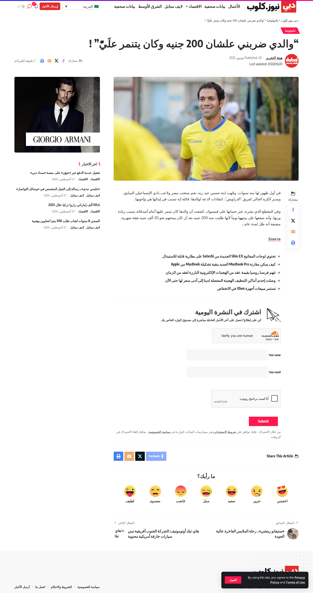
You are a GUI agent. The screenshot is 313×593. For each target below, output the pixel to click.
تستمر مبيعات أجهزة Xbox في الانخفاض (246, 288)
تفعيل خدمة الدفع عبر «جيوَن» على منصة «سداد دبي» (65, 173)
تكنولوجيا (290, 30)
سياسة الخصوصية (159, 432)
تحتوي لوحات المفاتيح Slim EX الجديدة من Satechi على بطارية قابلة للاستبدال (219, 256)
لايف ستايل (93, 195)
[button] (233, 580)
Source (274, 239)
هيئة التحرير (274, 58)
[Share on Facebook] (63, 60)
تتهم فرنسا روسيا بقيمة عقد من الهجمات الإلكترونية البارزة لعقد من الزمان (221, 272)
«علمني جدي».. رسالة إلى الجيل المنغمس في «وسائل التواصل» (58, 189)
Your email (274, 372)
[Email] (49, 60)
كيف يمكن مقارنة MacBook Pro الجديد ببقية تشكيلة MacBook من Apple (223, 264)
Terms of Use (295, 582)
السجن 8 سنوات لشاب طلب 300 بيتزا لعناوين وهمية (66, 221)
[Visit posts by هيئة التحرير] (292, 61)
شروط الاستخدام (225, 432)
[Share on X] (56, 60)
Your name (274, 355)
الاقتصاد (95, 179)
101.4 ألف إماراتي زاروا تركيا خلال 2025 (74, 205)
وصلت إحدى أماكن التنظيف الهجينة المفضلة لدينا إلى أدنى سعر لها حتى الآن (220, 280)
